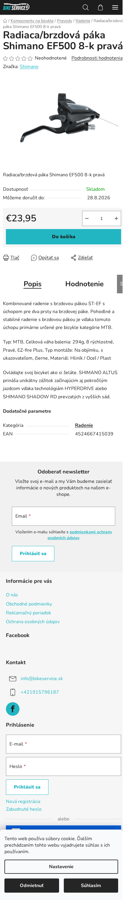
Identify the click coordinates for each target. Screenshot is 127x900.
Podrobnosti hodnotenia (97, 58)
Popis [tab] (33, 284)
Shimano (29, 66)
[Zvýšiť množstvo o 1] (116, 218)
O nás (12, 595)
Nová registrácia (23, 801)
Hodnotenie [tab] (84, 284)
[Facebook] (12, 709)
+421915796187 (40, 692)
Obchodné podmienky (29, 604)
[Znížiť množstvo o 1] (86, 218)
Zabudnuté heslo (24, 809)
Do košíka (63, 236)
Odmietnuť (31, 885)
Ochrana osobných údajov (33, 621)
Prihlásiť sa (33, 553)
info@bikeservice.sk (42, 678)
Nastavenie (61, 866)
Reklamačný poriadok (28, 613)
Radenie (84, 425)
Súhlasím (91, 885)
